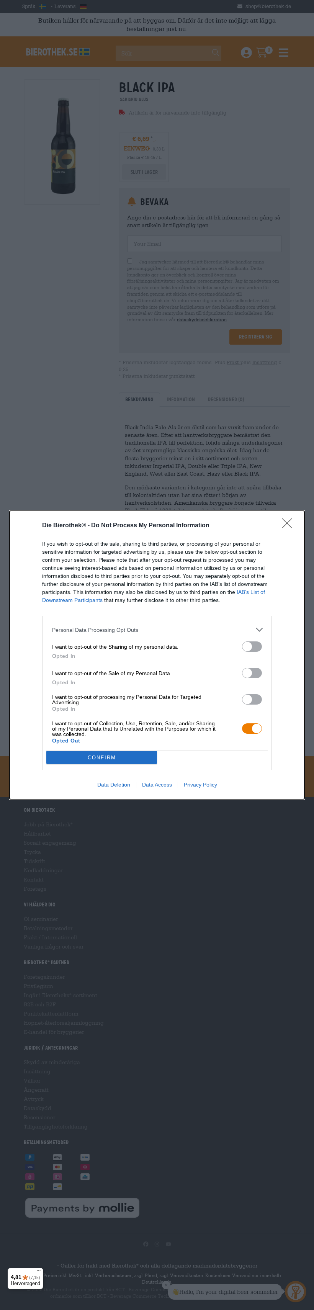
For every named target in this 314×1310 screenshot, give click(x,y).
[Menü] (38, 1272)
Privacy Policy (200, 785)
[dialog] (157, 655)
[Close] (289, 525)
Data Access (157, 785)
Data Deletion (113, 785)
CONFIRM (102, 757)
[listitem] (157, 630)
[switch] (252, 646)
